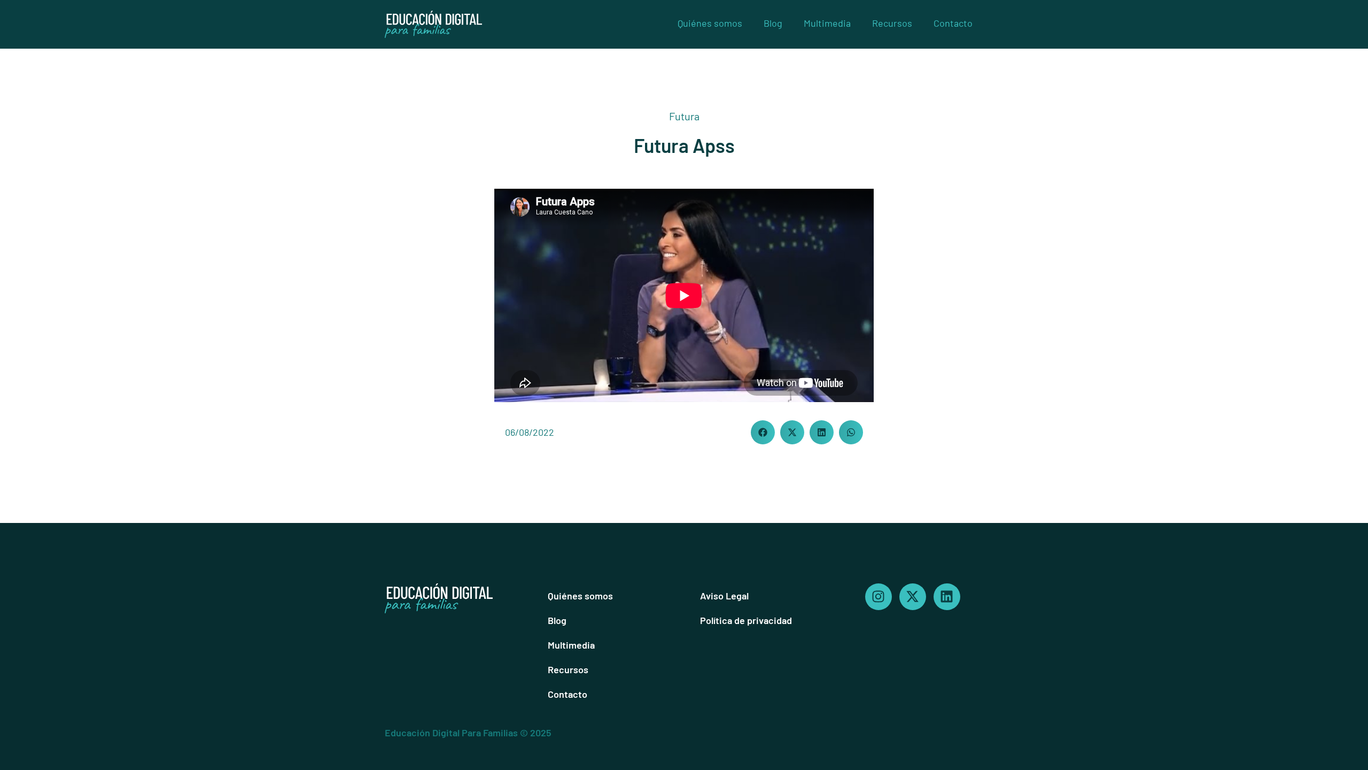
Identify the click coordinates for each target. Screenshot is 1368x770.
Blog (773, 23)
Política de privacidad (746, 620)
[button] (763, 432)
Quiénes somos (710, 23)
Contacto (953, 23)
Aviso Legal (724, 596)
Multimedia (827, 23)
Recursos (892, 23)
